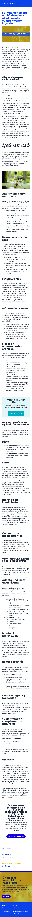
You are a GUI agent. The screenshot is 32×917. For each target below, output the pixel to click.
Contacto (16, 913)
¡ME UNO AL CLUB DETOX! (16, 836)
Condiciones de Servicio (20, 911)
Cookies (7, 911)
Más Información (16, 413)
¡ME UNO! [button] (6, 896)
